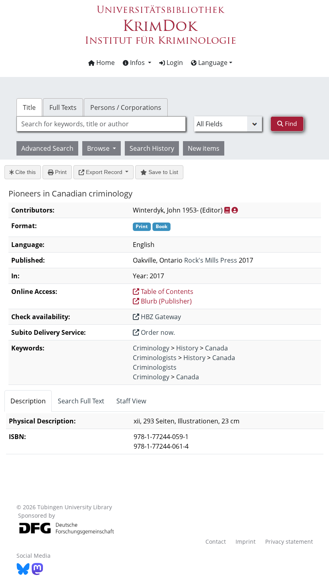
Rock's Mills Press (210, 260)
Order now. (157, 332)
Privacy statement (289, 541)
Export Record (104, 172)
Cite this (25, 172)
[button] (137, 62)
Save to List (162, 172)
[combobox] (101, 124)
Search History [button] (152, 148)
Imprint (246, 541)
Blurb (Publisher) (165, 301)
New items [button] (203, 148)
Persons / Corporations (125, 107)
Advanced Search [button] (47, 148)
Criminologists (155, 357)
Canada (216, 348)
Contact (215, 541)
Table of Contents (166, 291)
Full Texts (63, 107)
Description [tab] (28, 401)
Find (290, 123)
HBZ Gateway (160, 316)
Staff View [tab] (131, 401)
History (187, 348)
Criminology (151, 348)
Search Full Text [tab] (81, 401)
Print (60, 172)
